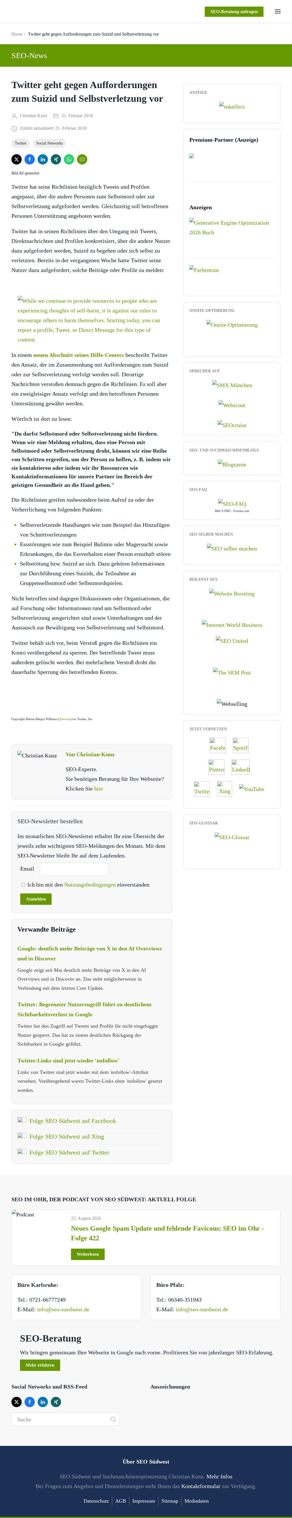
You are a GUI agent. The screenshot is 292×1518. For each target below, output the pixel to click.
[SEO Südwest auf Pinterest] (219, 766)
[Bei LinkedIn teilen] (43, 159)
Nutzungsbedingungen (90, 884)
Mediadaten (196, 1501)
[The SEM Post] (232, 671)
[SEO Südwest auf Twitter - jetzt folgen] (205, 788)
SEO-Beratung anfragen (234, 11)
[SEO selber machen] (232, 547)
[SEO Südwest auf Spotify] (243, 745)
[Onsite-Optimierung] (232, 324)
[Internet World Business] (232, 624)
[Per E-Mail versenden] (82, 159)
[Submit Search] (113, 1419)
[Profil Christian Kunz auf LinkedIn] (244, 766)
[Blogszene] (232, 464)
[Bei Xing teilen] (56, 159)
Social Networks (49, 143)
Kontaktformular (200, 1486)
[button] (278, 11)
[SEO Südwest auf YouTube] (254, 788)
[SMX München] (232, 384)
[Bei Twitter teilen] (16, 159)
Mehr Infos (219, 1476)
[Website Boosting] (232, 593)
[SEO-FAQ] (232, 503)
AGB (120, 1501)
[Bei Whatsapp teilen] (69, 159)
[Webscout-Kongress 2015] (232, 404)
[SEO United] (232, 640)
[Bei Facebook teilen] (30, 159)
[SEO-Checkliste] (232, 106)
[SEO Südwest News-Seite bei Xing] (227, 788)
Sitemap (169, 1501)
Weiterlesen (88, 1254)
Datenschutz (96, 1501)
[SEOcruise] (232, 424)
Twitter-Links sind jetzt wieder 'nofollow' (68, 1060)
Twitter (21, 143)
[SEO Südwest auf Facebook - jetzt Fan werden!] (220, 745)
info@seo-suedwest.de (63, 1309)
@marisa (64, 719)
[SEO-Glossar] (232, 836)
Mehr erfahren (40, 1365)
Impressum (143, 1501)
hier (98, 788)
